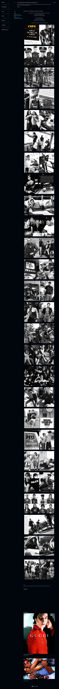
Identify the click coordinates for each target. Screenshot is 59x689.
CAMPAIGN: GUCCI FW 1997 (28, 654)
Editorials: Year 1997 (17, 14)
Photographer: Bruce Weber (18, 18)
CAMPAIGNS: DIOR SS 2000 (28, 679)
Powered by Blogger (35, 686)
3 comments (27, 655)
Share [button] (24, 584)
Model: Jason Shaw (16, 17)
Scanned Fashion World (27, 2)
